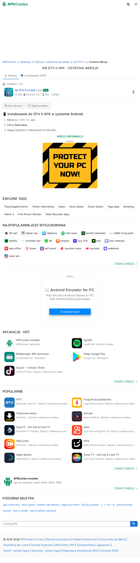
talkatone (51, 233)
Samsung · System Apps (46, 550)
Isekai (62, 206)
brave (33, 248)
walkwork (113, 248)
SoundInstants (85, 544)
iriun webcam (117, 240)
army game (28, 504)
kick (98, 240)
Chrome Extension (41, 544)
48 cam (13, 233)
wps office (15, 248)
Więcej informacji (70, 136)
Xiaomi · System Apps (16, 550)
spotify (13, 240)
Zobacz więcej (124, 263)
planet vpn (32, 233)
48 (50, 240)
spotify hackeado (96, 233)
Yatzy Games (76, 206)
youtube (95, 248)
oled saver (71, 233)
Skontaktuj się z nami (16, 544)
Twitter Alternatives (43, 206)
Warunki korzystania (58, 539)
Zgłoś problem (40, 105)
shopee (65, 240)
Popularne (13, 391)
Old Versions (15, 105)
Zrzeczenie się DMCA (112, 539)
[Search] (134, 524)
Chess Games (95, 206)
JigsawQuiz (103, 544)
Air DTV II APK (53, 68)
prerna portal (124, 504)
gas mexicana (11, 504)
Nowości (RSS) (110, 550)
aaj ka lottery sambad (43, 510)
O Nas (40, 539)
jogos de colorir (70, 504)
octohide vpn (33, 240)
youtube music (73, 248)
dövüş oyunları (90, 504)
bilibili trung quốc (124, 233)
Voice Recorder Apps (57, 214)
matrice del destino (48, 504)
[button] (128, 4)
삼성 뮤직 (83, 240)
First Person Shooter (30, 214)
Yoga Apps (113, 206)
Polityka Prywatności (85, 539)
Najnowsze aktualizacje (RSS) (81, 550)
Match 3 (9, 214)
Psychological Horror (16, 206)
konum (7, 510)
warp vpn (14, 256)
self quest (50, 248)
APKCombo (9, 61)
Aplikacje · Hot (16, 332)
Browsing (129, 206)
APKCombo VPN (64, 544)
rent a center (20, 510)
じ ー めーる (108, 504)
